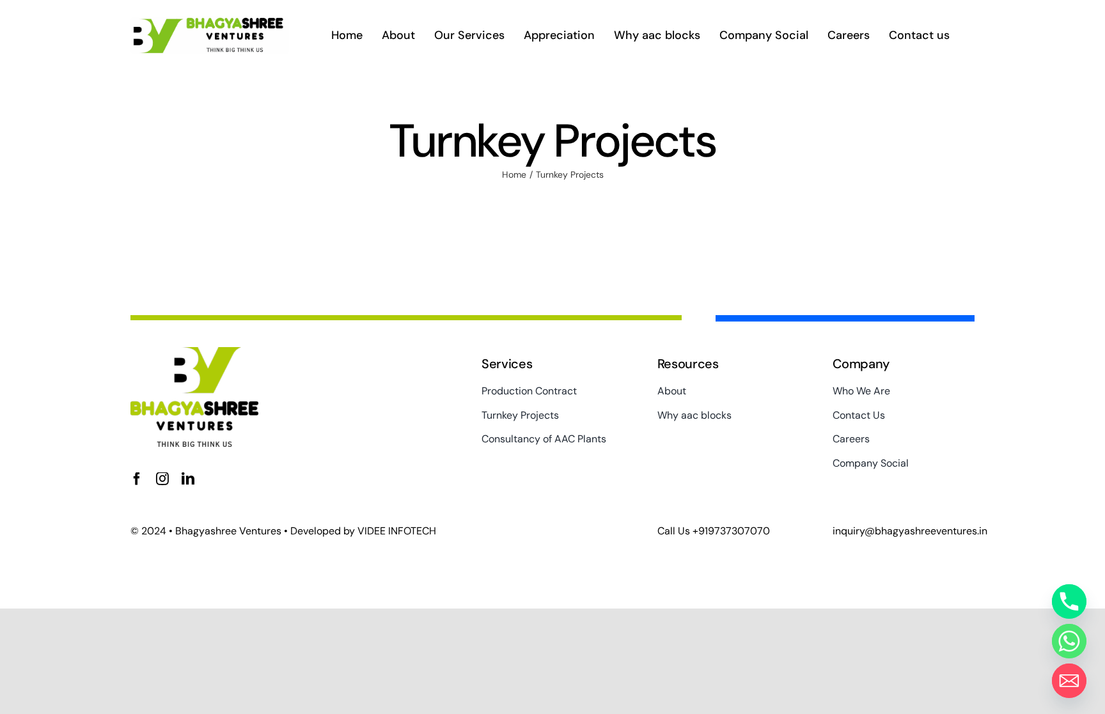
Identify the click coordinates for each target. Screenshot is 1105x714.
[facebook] (136, 478)
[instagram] (162, 478)
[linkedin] (188, 478)
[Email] (1069, 681)
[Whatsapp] (1069, 641)
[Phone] (1069, 601)
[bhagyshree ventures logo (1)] (209, 22)
